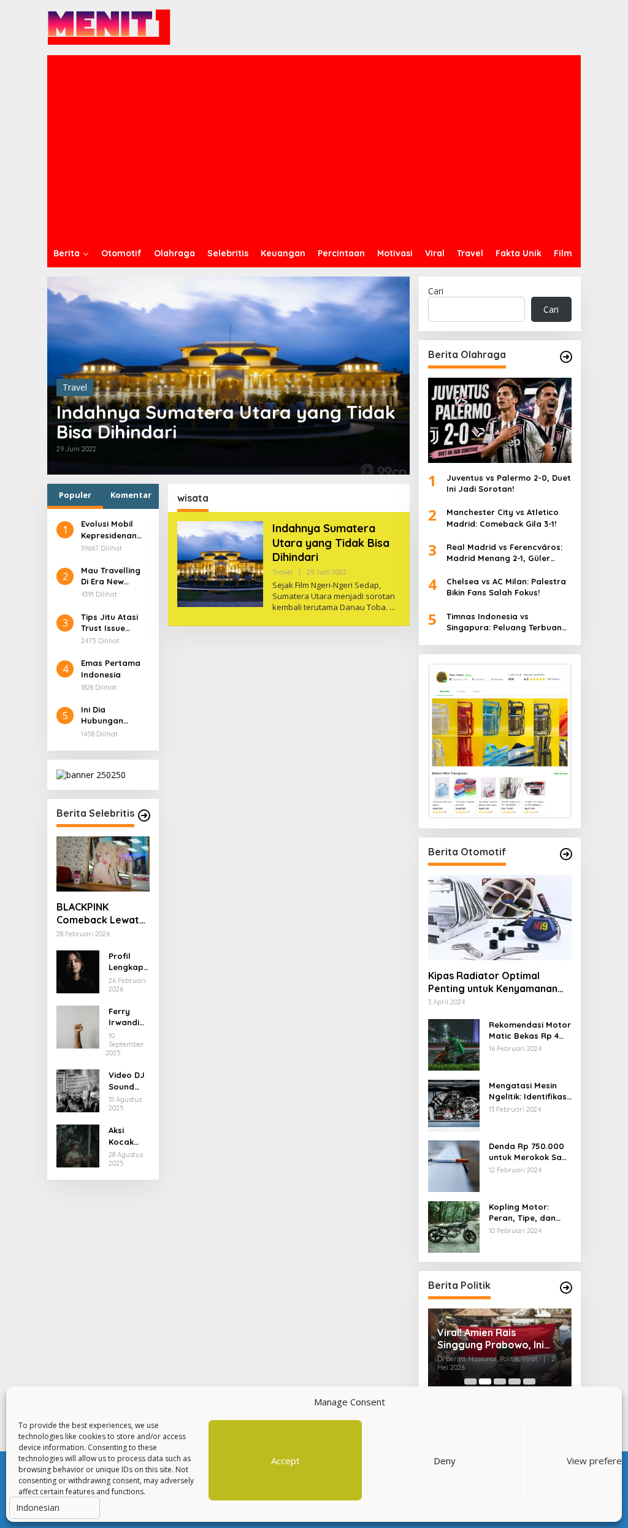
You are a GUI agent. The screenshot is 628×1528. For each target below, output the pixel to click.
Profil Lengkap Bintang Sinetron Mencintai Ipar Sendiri (128, 961)
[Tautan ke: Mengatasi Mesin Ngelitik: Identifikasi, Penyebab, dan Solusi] (454, 1104)
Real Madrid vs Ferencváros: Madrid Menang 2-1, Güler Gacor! (504, 552)
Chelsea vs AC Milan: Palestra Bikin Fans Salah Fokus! (506, 586)
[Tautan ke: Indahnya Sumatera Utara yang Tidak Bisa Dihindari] (220, 563)
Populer (75, 494)
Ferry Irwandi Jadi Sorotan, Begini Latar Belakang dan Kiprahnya (128, 1017)
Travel (75, 387)
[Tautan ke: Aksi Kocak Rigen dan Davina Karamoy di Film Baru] (77, 1145)
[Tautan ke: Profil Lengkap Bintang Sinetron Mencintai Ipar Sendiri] (77, 971)
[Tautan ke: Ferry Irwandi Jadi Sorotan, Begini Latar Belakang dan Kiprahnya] (77, 1026)
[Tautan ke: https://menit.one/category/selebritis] (144, 815)
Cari (435, 291)
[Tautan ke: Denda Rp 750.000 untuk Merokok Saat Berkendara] (454, 1165)
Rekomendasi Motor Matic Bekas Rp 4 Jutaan (530, 1030)
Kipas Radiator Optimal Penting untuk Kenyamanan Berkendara (492, 982)
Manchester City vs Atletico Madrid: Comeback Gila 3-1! (502, 517)
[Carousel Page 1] (470, 1381)
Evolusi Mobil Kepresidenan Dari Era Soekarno (109, 529)
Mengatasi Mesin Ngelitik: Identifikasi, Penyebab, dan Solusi (530, 1091)
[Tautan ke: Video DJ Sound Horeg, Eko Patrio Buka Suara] (77, 1090)
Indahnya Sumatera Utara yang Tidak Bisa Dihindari (226, 421)
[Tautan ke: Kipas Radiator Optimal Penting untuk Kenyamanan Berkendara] (500, 917)
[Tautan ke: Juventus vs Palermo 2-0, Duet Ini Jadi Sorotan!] (500, 420)
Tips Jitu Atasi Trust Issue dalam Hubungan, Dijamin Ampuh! (111, 622)
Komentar (130, 494)
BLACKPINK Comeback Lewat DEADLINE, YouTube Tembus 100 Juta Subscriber (102, 913)
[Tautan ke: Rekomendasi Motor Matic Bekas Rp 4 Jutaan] (454, 1043)
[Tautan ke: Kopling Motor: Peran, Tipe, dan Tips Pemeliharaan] (454, 1225)
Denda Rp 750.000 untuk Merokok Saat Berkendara (530, 1152)
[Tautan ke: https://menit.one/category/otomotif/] (566, 854)
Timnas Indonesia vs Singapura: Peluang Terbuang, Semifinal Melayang (508, 622)
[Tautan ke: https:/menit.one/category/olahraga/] (566, 357)
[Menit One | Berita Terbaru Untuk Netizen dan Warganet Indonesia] (109, 26)
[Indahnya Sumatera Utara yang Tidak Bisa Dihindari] (392, 607)
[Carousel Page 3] (500, 1381)
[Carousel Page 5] (529, 1381)
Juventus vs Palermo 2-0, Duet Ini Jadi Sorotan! (508, 483)
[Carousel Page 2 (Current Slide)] (485, 1381)
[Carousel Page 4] (514, 1381)
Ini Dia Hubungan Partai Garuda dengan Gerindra (110, 715)
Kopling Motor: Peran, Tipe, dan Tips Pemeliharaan (526, 1212)
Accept (285, 1460)
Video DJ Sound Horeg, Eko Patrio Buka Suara (127, 1080)
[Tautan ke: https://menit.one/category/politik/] (566, 1287)
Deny (445, 1460)
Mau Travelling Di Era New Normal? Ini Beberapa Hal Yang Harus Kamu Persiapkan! (110, 576)
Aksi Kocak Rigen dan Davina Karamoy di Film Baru (127, 1136)
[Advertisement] (314, 147)
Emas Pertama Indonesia (110, 668)
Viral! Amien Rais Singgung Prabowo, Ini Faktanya (490, 1339)
